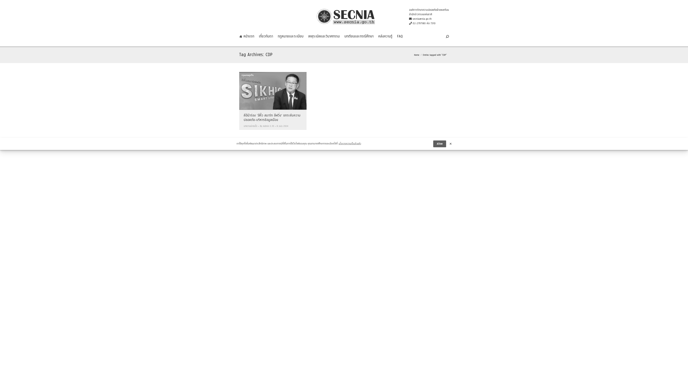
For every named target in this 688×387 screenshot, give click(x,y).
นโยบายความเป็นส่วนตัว (350, 144)
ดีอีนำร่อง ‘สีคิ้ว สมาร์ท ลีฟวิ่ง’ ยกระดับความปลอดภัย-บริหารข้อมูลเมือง (272, 118)
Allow (440, 144)
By (267, 126)
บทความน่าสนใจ (250, 126)
